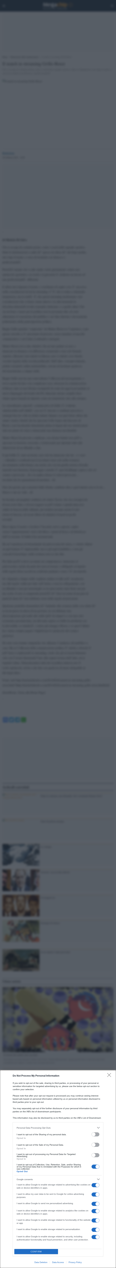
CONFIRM (36, 1252)
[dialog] (58, 1169)
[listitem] (58, 1127)
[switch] (95, 1134)
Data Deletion (40, 1262)
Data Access (58, 1262)
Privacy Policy (75, 1262)
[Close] (110, 1076)
